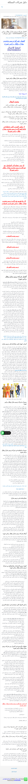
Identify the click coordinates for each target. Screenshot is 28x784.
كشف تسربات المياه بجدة (14, 193)
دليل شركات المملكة (17, 2)
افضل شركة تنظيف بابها (16, 339)
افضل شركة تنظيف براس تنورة (15, 337)
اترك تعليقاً (24, 37)
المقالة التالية (14, 771)
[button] (2, 7)
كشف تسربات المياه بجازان (19, 196)
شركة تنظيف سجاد (20, 488)
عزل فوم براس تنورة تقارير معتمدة (10, 485)
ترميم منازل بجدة (13, 96)
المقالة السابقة (14, 768)
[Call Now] (2, 433)
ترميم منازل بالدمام (20, 98)
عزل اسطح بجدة (10, 445)
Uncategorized (18, 37)
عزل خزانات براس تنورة (22, 485)
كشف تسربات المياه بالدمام (15, 194)
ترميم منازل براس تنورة (22, 96)
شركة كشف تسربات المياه (19, 445)
